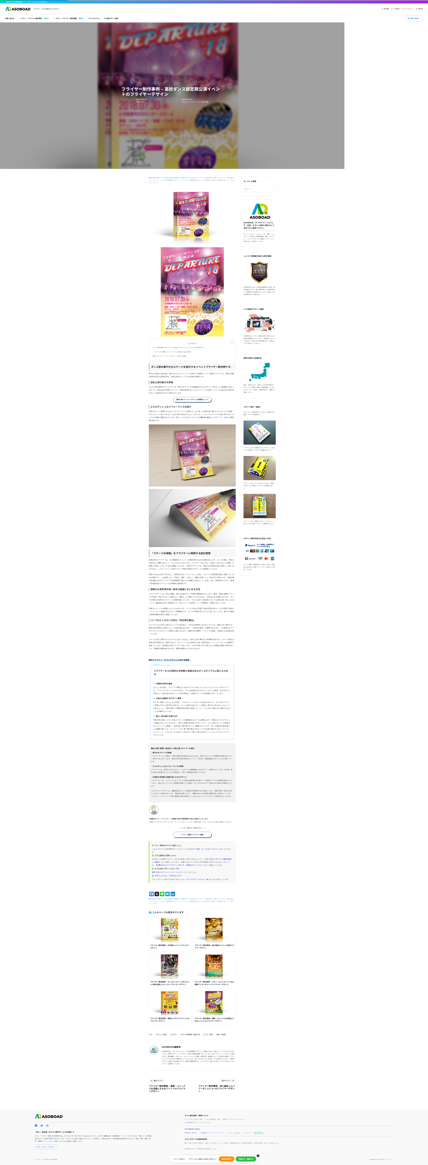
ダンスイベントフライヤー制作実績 (195, 102)
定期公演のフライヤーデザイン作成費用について (192, 399)
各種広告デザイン (194, 1122)
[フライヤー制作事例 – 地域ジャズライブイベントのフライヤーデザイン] (170, 1002)
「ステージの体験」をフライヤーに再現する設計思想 (172, 352)
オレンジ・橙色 (161, 1034)
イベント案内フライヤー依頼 (192, 835)
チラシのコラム (94, 18)
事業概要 (386, 8)
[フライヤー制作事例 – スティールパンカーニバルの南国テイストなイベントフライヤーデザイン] (214, 966)
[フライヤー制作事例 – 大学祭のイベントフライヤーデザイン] (170, 929)
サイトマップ (253, 1133)
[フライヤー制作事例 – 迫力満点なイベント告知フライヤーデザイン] (214, 929)
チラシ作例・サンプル (199, 849)
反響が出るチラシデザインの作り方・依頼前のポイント (178, 865)
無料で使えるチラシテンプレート (165, 872)
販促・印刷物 (221, 1034)
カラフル (173, 1034)
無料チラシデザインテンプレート (234, 1119)
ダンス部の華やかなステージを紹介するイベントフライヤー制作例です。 (179, 347)
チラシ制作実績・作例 (212, 1119)
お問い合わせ (10, 18)
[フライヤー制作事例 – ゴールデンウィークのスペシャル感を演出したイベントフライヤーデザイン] (170, 966)
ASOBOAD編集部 (171, 1047)
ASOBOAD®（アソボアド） (385, 1159)
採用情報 (420, 8)
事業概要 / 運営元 (190, 1133)
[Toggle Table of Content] (231, 342)
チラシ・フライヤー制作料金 (34, 18)
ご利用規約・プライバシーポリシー (403, 8)
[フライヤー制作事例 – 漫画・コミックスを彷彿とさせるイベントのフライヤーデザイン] (214, 1002)
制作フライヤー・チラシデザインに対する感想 (170, 356)
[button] (258, 1155)
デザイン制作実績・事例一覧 (190, 1034)
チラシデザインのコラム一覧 (197, 879)
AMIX (204, 1149)
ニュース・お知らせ (233, 1133)
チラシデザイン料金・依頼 (193, 1119)
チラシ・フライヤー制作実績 (69, 18)
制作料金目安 (226, 1159)
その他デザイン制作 (111, 18)
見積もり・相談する (246, 1159)
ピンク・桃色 (208, 1034)
